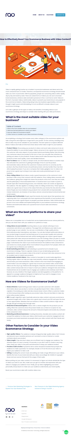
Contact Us (60, 15)
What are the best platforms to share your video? (22, 130)
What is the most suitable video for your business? (21, 128)
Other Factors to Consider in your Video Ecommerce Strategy (25, 134)
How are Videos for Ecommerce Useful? (19, 132)
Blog (7, 84)
